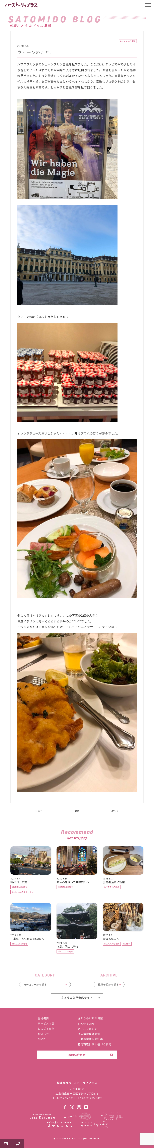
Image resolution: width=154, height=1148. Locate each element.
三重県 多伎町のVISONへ (27, 939)
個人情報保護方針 (89, 1034)
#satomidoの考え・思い (22, 892)
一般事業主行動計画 (90, 1039)
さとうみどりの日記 (90, 1018)
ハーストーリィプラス (22, 5)
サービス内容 (46, 1023)
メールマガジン (87, 1029)
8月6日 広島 (18, 882)
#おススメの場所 (127, 41)
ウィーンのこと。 (35, 52)
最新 (77, 810)
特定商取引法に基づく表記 (94, 1044)
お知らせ (43, 1034)
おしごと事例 (46, 1029)
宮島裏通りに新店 (114, 882)
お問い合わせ (77, 1055)
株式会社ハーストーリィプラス (77, 1074)
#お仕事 (126, 943)
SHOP (41, 1039)
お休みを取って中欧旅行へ (73, 882)
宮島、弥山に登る (68, 946)
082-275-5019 (66, 1098)
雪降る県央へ (111, 939)
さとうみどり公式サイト (77, 997)
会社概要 (43, 1018)
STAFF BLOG (86, 1023)
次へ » (115, 810)
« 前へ (39, 810)
